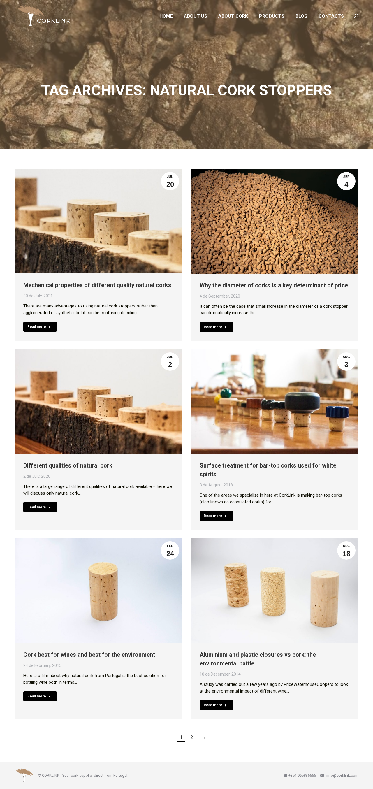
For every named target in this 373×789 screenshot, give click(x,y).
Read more (36, 327)
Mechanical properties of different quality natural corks (97, 285)
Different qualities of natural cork (67, 465)
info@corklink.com (342, 775)
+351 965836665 (302, 775)
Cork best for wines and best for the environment (89, 654)
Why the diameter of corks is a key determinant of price (274, 285)
